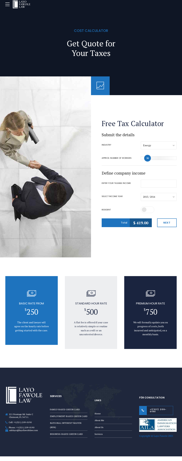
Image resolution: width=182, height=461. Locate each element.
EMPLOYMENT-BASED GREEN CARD (68, 416)
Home (98, 413)
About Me (99, 420)
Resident (106, 209)
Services (99, 434)
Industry (106, 144)
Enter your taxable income (116, 183)
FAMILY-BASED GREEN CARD (65, 409)
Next (166, 222)
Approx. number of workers (117, 158)
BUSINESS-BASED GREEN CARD (66, 434)
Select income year (112, 196)
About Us (99, 427)
